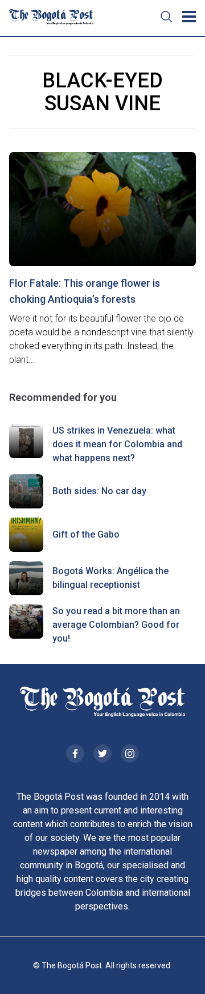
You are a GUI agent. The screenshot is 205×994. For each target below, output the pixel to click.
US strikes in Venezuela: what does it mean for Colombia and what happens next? (117, 444)
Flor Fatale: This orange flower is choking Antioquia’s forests (84, 291)
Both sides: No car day (99, 491)
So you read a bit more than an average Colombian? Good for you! (116, 625)
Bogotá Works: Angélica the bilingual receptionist (110, 578)
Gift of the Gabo (86, 534)
